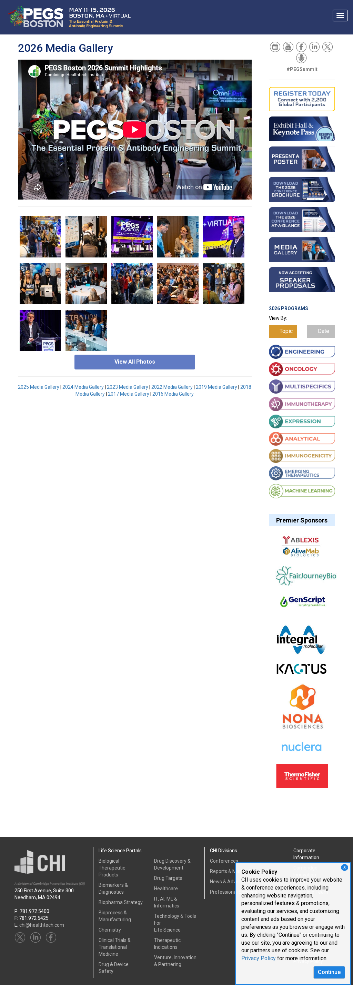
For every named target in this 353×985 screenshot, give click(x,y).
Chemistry (110, 930)
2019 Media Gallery (216, 387)
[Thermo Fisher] (302, 779)
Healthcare (166, 888)
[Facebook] (302, 46)
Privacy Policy (258, 958)
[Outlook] (276, 46)
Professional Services (233, 892)
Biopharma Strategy (121, 902)
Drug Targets (168, 878)
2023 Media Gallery (127, 387)
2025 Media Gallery (38, 387)
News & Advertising (231, 881)
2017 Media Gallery (128, 394)
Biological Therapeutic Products (112, 867)
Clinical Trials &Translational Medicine (115, 947)
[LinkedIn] (315, 46)
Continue (329, 972)
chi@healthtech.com (41, 925)
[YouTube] (289, 46)
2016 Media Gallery (173, 394)
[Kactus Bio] (301, 672)
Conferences (224, 861)
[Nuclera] (301, 750)
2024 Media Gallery (83, 387)
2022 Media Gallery (172, 387)
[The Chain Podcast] (302, 57)
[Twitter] (328, 46)
